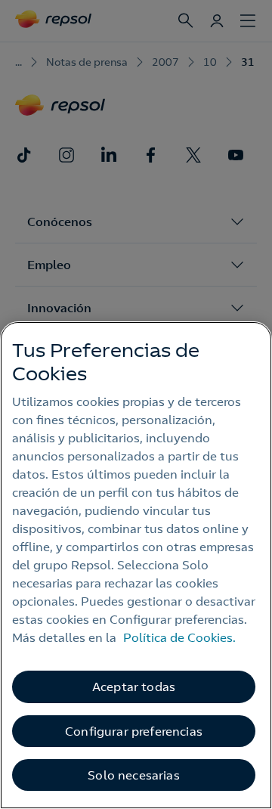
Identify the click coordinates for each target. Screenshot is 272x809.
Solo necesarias (133, 775)
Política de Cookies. (179, 637)
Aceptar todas (133, 686)
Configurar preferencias (133, 731)
